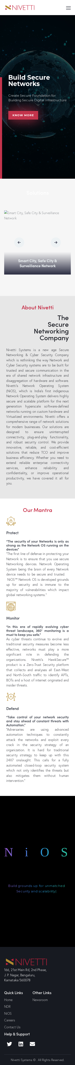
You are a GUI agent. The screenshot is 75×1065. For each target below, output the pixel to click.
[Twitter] (9, 1044)
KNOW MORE (37, 874)
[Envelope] (32, 1044)
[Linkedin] (21, 1044)
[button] (19, 242)
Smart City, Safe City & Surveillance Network (37, 263)
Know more (23, 115)
